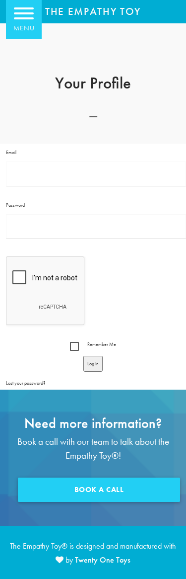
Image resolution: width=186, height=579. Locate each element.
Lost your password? (25, 383)
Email (11, 152)
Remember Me (101, 344)
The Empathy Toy (93, 11)
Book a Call (99, 490)
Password (15, 205)
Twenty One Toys (102, 560)
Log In (93, 363)
